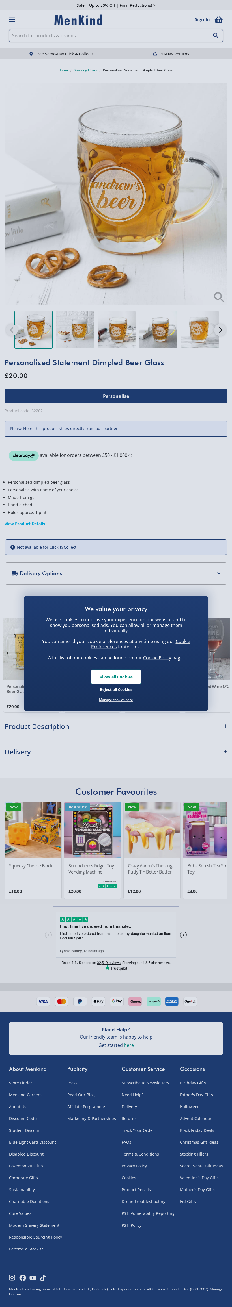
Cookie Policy (157, 658)
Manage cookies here (116, 700)
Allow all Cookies (116, 676)
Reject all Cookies (116, 689)
